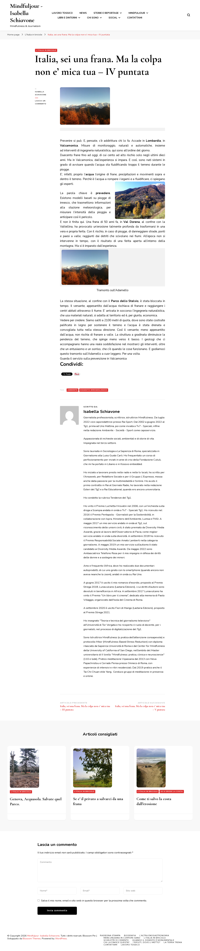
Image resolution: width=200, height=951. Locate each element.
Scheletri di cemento (116, 940)
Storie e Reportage (106, 13)
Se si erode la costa (172, 791)
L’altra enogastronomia (154, 935)
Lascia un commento (45, 102)
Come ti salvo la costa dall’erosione (154, 801)
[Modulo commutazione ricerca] (188, 15)
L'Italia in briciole (46, 50)
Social (113, 17)
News (83, 13)
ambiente (72, 390)
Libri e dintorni (67, 17)
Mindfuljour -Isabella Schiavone (26, 13)
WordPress (61, 938)
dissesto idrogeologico (93, 390)
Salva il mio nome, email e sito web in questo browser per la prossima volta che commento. (94, 900)
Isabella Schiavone (40, 93)
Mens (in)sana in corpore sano (122, 937)
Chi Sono (93, 17)
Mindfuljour (137, 13)
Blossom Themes (32, 938)
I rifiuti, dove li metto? (146, 942)
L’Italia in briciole (155, 937)
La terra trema (173, 942)
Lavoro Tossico (62, 13)
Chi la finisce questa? (116, 942)
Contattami (134, 17)
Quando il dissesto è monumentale (153, 940)
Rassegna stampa (110, 935)
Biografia (130, 935)
